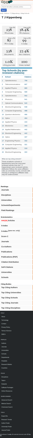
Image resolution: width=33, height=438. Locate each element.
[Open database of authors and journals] (7, 1)
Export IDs (4, 416)
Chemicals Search (7, 407)
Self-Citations (7, 267)
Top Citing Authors (9, 287)
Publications (6, 252)
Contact (3, 323)
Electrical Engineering (13, 107)
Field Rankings (7, 210)
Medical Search (6, 403)
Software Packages (7, 387)
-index (4, 226)
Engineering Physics (12, 141)
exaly (1, 13)
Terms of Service (6, 330)
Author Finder (5, 423)
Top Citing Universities (11, 292)
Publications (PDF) (9, 257)
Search (4, 10)
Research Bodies (6, 364)
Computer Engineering (13, 92)
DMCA (3, 334)
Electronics (9, 126)
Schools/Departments (10, 205)
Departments (5, 357)
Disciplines (6, 195)
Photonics (8, 99)
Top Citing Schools (9, 298)
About (3, 316)
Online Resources (6, 391)
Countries (4, 368)
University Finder (6, 426)
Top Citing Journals (9, 303)
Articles (8, 220)
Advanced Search (6, 400)
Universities (6, 200)
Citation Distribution (10, 262)
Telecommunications (12, 84)
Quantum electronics (12, 114)
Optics (7, 118)
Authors (6, 13)
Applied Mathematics (12, 129)
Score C (4, 236)
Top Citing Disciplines (10, 308)
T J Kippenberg (14, 13)
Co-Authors (6, 247)
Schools (4, 277)
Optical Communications (14, 103)
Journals (5, 190)
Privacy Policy (5, 327)
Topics (3, 380)
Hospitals (4, 361)
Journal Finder (5, 430)
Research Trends (6, 419)
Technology (4, 320)
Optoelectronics (11, 80)
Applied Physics (11, 88)
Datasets (4, 384)
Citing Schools (24, 13)
